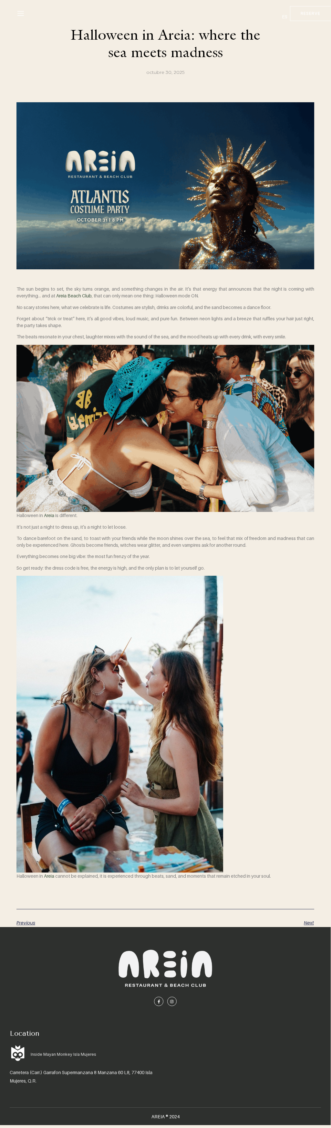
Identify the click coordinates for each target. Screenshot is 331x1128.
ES (284, 16)
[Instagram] (172, 1001)
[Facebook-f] (158, 1001)
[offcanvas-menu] (20, 13)
